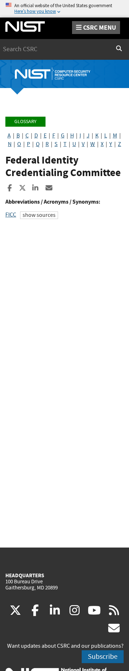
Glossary (25, 121)
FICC (10, 214)
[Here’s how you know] (64, 9)
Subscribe (103, 656)
